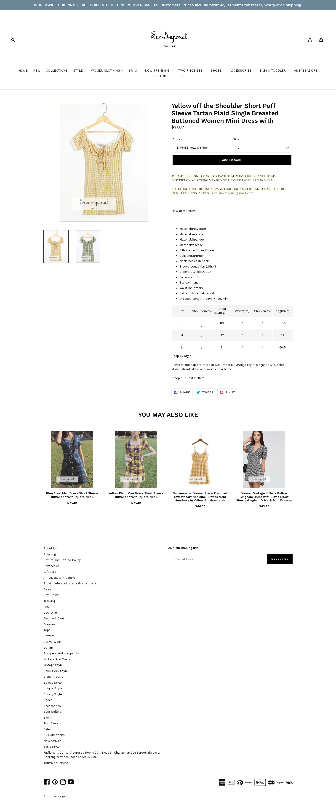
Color (176, 139)
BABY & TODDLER (273, 70)
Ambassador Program (59, 577)
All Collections (54, 735)
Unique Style (52, 688)
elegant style (265, 365)
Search (48, 589)
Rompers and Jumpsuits (61, 653)
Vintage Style (53, 665)
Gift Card (49, 571)
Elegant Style (53, 676)
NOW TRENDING (158, 70)
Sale (46, 729)
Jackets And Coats (56, 659)
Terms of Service (55, 763)
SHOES (216, 70)
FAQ (46, 606)
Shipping (49, 554)
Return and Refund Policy (62, 560)
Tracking (49, 601)
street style (190, 369)
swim (210, 369)
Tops (47, 630)
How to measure (183, 211)
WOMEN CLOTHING (106, 70)
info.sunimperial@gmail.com (232, 193)
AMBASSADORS (305, 70)
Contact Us (51, 566)
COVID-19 (50, 612)
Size (236, 139)
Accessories (52, 706)
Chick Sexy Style (55, 671)
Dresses (49, 624)
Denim (48, 647)
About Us (50, 548)
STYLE (78, 70)
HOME (23, 70)
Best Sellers (196, 378)
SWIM (133, 70)
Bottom (49, 636)
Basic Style (51, 746)
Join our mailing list (183, 548)
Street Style (52, 682)
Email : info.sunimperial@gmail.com (69, 583)
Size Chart (51, 595)
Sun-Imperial (60, 796)
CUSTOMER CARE (167, 76)
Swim (47, 717)
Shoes (48, 700)
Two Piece (51, 723)
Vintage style (244, 365)
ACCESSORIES (241, 70)
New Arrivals (52, 741)
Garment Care (53, 618)
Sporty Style (52, 694)
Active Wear (52, 641)
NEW (36, 70)
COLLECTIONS (57, 70)
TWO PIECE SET (190, 70)
